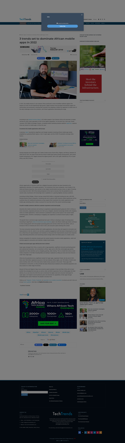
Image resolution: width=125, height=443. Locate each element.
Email (48, 16)
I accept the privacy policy (63, 23)
